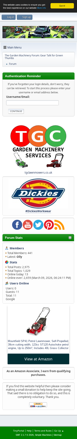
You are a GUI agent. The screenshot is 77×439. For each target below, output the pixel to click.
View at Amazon (38, 358)
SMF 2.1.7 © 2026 (25, 435)
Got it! (62, 5)
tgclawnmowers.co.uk (38, 172)
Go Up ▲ (59, 430)
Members (17, 248)
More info (41, 7)
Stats (13, 262)
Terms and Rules (43, 430)
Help (29, 430)
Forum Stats (14, 237)
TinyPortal (18, 430)
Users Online (19, 283)
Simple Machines (43, 435)
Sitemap (58, 435)
